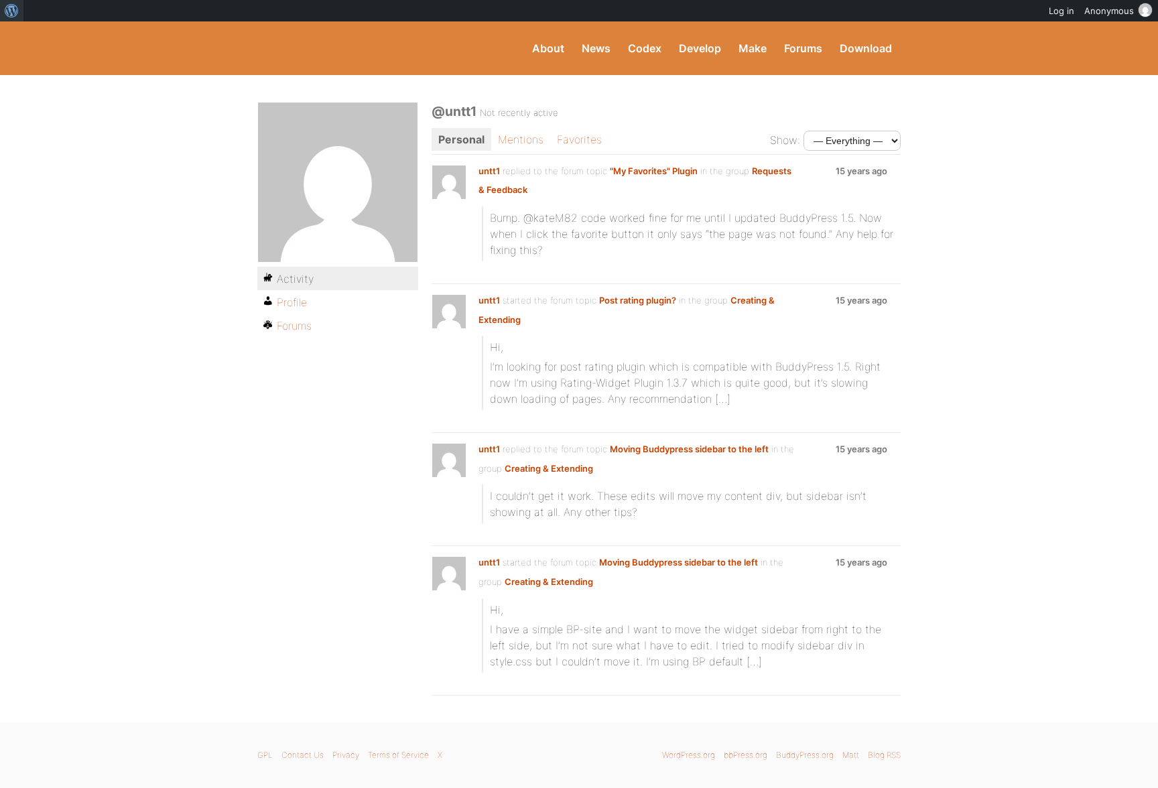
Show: (785, 140)
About (548, 48)
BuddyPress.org (347, 48)
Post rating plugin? (637, 300)
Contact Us (302, 755)
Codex (644, 48)
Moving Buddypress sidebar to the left (689, 449)
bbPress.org (745, 755)
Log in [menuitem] (1061, 10)
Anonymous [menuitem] (1109, 10)
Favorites (579, 139)
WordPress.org (688, 755)
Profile (292, 302)
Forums (803, 48)
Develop (700, 48)
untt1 (489, 171)
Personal (461, 139)
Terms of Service (398, 755)
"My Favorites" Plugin (654, 171)
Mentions (520, 139)
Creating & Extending (549, 468)
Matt (850, 755)
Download (866, 48)
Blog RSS (884, 755)
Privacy (345, 755)
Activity (295, 278)
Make (752, 48)
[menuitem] (11, 10)
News (596, 48)
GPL (265, 755)
